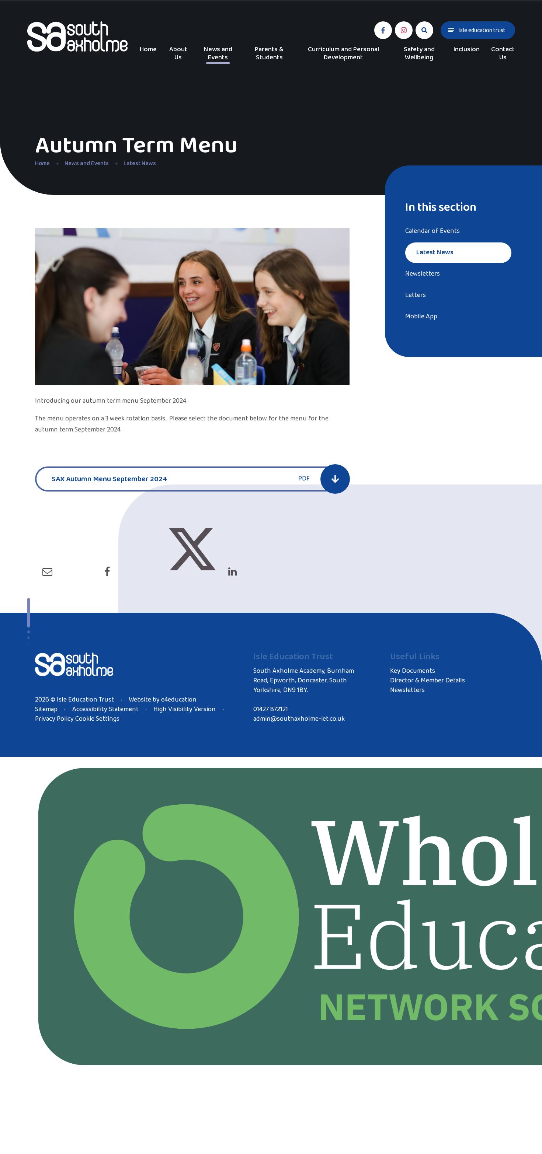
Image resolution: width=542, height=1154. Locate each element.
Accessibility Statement (105, 709)
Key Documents (412, 671)
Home (42, 163)
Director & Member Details (427, 680)
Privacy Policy (54, 719)
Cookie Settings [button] (97, 719)
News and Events (87, 163)
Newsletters (407, 690)
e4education (179, 700)
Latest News (140, 163)
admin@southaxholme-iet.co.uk (299, 719)
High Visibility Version (184, 709)
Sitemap (46, 709)
